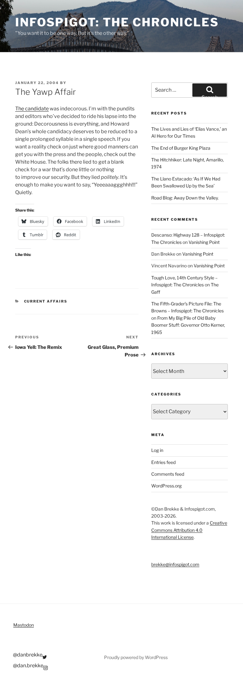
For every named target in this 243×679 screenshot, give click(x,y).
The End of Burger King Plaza (180, 148)
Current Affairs (46, 301)
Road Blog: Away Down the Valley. (185, 197)
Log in (157, 450)
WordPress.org (166, 485)
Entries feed (163, 462)
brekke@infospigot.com (175, 564)
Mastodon (23, 625)
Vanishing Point (204, 242)
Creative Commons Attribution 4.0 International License (189, 530)
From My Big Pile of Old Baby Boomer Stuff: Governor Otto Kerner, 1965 (188, 325)
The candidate (32, 109)
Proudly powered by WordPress (136, 657)
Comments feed (167, 474)
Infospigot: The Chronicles (117, 22)
